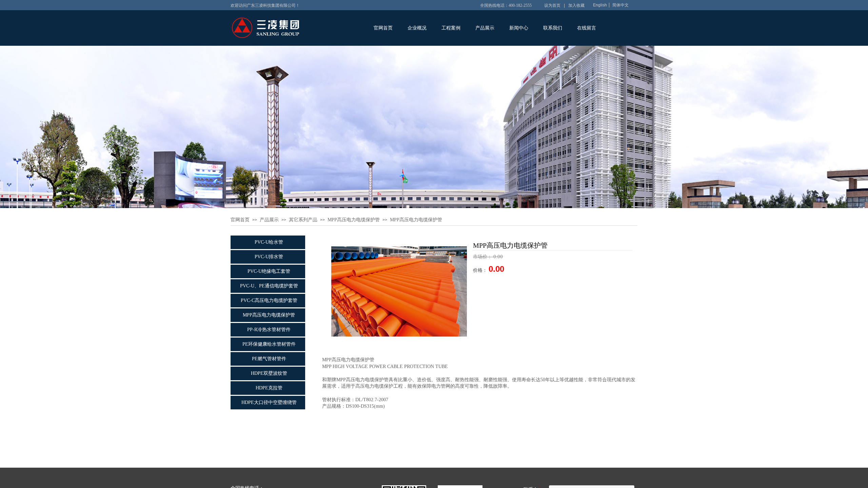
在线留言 (586, 27)
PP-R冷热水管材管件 (269, 329)
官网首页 (383, 27)
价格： (481, 270)
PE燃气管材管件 (269, 358)
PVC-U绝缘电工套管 (269, 271)
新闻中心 (518, 27)
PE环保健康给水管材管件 (269, 344)
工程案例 (450, 27)
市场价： (483, 256)
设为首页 (552, 5)
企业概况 (417, 27)
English (600, 5)
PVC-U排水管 (269, 256)
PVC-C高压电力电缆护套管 (269, 300)
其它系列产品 (303, 219)
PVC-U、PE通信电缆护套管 (269, 285)
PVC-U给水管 (269, 242)
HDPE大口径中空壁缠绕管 (269, 402)
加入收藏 (576, 5)
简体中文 (620, 5)
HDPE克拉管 (269, 387)
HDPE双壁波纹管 (269, 373)
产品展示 (484, 27)
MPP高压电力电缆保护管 (354, 219)
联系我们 (552, 27)
